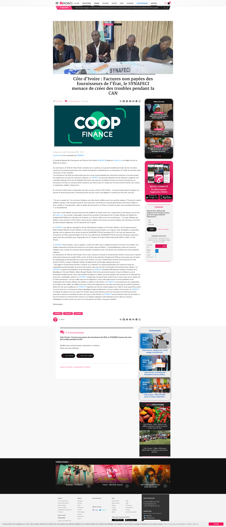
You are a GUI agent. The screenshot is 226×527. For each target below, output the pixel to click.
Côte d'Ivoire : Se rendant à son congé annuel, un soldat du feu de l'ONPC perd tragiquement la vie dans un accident (113, 8)
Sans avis (151, 224)
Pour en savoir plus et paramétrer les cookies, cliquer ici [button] (181, 524)
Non (150, 222)
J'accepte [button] (216, 524)
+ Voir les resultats (163, 229)
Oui (150, 220)
